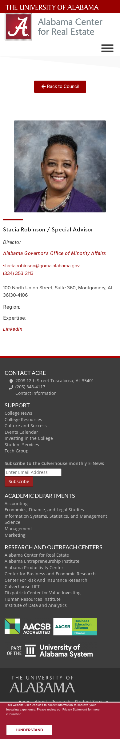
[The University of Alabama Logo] (54, 7)
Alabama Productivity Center (34, 567)
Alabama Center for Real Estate (37, 555)
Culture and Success (26, 426)
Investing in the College (29, 438)
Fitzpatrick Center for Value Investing (43, 593)
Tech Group (17, 451)
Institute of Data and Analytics (36, 605)
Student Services (22, 445)
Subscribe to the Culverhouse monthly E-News (54, 463)
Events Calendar (21, 432)
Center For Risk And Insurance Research (46, 580)
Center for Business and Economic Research (50, 574)
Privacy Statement (74, 709)
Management (18, 528)
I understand (29, 730)
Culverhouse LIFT (22, 586)
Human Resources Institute (33, 599)
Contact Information (36, 393)
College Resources (23, 419)
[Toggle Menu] (107, 48)
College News (18, 413)
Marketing (15, 535)
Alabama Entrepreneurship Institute (42, 561)
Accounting (16, 503)
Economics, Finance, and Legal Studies (44, 509)
